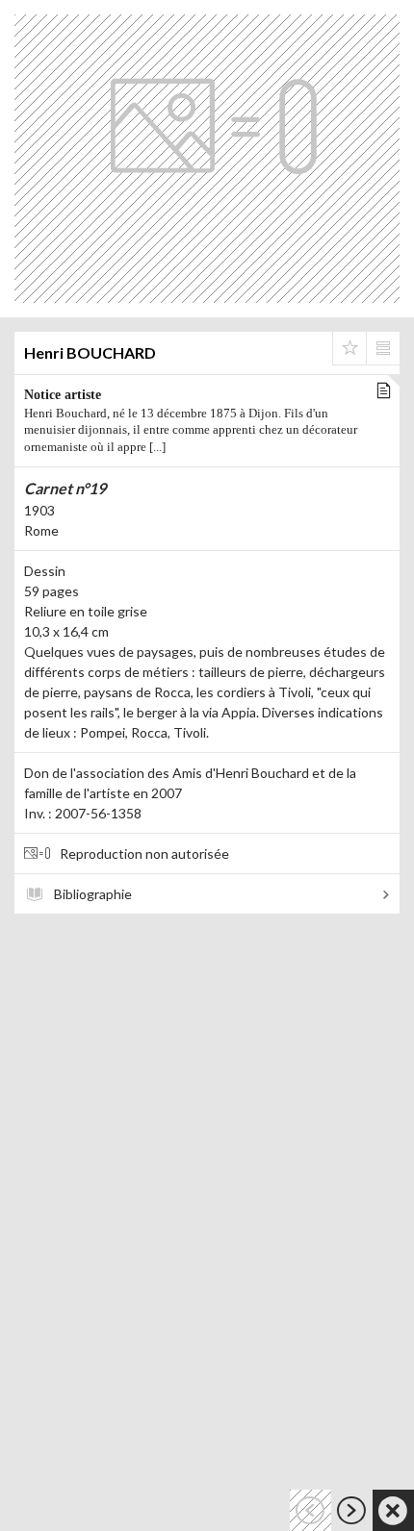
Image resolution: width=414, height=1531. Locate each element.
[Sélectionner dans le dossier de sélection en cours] (349, 348)
